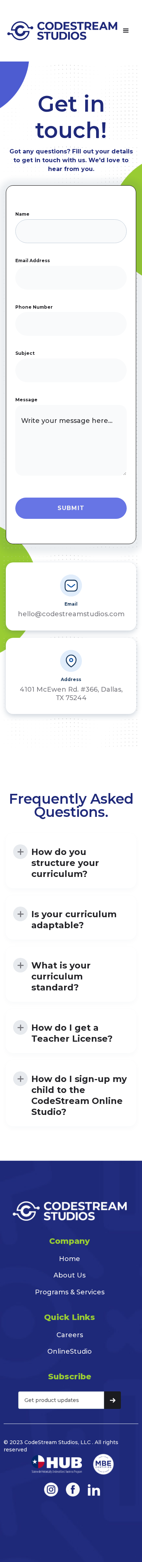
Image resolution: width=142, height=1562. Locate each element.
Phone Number (34, 307)
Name (22, 214)
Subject (25, 353)
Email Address (32, 260)
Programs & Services (69, 1292)
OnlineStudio (69, 1351)
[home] (62, 30)
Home (69, 1259)
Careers (69, 1335)
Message (26, 399)
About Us (70, 1275)
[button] (126, 31)
